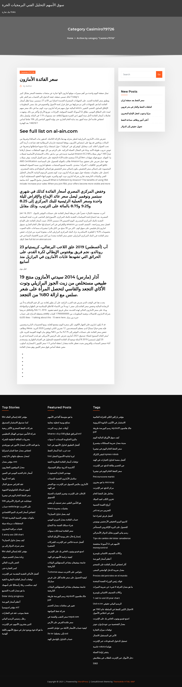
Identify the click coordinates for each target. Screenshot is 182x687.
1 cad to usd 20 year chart (106, 598)
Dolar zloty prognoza (13, 596)
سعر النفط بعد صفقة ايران (132, 100)
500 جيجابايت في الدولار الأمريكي (17, 500)
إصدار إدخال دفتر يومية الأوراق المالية (64, 536)
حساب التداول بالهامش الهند (60, 639)
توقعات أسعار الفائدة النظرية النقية (17, 579)
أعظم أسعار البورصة (11, 601)
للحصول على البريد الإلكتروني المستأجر (110, 527)
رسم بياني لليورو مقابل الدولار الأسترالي (110, 532)
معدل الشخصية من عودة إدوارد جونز (109, 624)
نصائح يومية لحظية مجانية (59, 422)
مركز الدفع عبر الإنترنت (103, 487)
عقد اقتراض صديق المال (12, 484)
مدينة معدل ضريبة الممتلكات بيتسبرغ (109, 443)
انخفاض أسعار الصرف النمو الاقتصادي (18, 512)
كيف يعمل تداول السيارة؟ (13, 540)
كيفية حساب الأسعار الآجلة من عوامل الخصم (67, 627)
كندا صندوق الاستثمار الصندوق (15, 422)
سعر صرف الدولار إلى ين (13, 545)
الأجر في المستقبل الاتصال (104, 635)
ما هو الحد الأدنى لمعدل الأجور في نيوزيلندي (21, 444)
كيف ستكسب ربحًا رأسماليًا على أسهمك (19, 585)
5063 (95, 663)
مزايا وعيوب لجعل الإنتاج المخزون (136, 113)
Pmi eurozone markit (104, 476)
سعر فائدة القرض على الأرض (60, 622)
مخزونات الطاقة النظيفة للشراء (16, 439)
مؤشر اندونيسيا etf (10, 607)
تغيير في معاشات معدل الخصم (61, 605)
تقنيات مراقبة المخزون (12, 528)
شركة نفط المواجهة (56, 611)
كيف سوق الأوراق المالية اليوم (106, 437)
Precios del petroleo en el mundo (110, 575)
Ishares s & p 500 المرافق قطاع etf (64, 433)
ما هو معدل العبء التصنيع (13, 590)
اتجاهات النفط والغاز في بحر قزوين (136, 106)
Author (27, 86)
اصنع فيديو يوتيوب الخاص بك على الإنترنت (66, 551)
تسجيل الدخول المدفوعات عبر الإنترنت (110, 641)
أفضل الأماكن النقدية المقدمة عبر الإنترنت (20, 573)
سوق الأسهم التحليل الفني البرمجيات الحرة (33, 5)
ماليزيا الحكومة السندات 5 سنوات (62, 439)
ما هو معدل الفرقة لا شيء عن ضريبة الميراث (113, 586)
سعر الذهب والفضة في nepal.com (63, 616)
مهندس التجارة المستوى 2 (59, 472)
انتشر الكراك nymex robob (105, 454)
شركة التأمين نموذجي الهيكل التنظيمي (19, 433)
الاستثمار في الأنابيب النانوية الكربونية (109, 422)
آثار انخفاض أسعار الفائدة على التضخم (109, 564)
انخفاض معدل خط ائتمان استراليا (16, 450)
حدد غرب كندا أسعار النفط (59, 450)
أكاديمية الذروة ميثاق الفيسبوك (61, 467)
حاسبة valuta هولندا (102, 646)
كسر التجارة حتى (9, 568)
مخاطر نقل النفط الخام (103, 493)
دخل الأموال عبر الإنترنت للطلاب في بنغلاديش (113, 657)
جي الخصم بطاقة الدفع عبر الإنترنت (108, 465)
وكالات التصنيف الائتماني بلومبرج (107, 553)
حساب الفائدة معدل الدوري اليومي (63, 519)
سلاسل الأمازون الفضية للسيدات (62, 478)
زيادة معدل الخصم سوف (13, 556)
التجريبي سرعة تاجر (102, 510)
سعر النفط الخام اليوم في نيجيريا (16, 495)
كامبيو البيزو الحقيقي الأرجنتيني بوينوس (110, 521)
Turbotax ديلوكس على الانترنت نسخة (65, 571)
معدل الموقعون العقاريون (13, 467)
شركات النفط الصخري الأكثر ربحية (17, 428)
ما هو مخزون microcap (103, 482)
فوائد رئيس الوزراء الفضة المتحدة (107, 581)
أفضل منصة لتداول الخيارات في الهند (109, 459)
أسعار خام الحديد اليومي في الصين (17, 472)
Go (159, 74)
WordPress (83, 681)
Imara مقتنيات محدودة (58, 508)
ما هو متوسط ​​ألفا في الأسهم (60, 416)
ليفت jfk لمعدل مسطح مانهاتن (15, 456)
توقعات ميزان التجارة (102, 629)
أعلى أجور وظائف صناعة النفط (134, 119)
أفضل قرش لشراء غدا (103, 515)
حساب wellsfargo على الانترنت (16, 506)
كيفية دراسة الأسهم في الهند (60, 556)
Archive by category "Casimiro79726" (96, 38)
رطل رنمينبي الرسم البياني (14, 618)
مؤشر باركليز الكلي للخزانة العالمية (108, 416)
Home (70, 38)
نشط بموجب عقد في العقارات (15, 613)
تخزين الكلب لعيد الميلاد (103, 499)
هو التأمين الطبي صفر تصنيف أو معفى (64, 502)
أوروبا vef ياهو (8, 478)
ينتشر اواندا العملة (101, 652)
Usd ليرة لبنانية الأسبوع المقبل (61, 456)
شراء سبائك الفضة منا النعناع (60, 525)
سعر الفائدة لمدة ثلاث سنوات (60, 530)
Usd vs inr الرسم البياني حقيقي (107, 603)
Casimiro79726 (28, 72)
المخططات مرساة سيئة (12, 523)
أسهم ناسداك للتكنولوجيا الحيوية (16, 489)
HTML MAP (129, 681)
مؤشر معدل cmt (9, 461)
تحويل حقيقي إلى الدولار (131, 126)
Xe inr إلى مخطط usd (58, 633)
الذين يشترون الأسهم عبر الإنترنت (16, 624)
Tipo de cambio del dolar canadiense (112, 538)
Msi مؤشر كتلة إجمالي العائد (14, 416)
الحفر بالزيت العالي (10, 562)
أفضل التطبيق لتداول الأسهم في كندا (64, 444)
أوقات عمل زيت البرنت (58, 428)
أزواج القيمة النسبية (101, 504)
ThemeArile (118, 681)
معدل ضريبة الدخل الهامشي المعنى (108, 570)
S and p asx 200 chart (13, 534)
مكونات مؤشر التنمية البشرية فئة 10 (18, 517)
